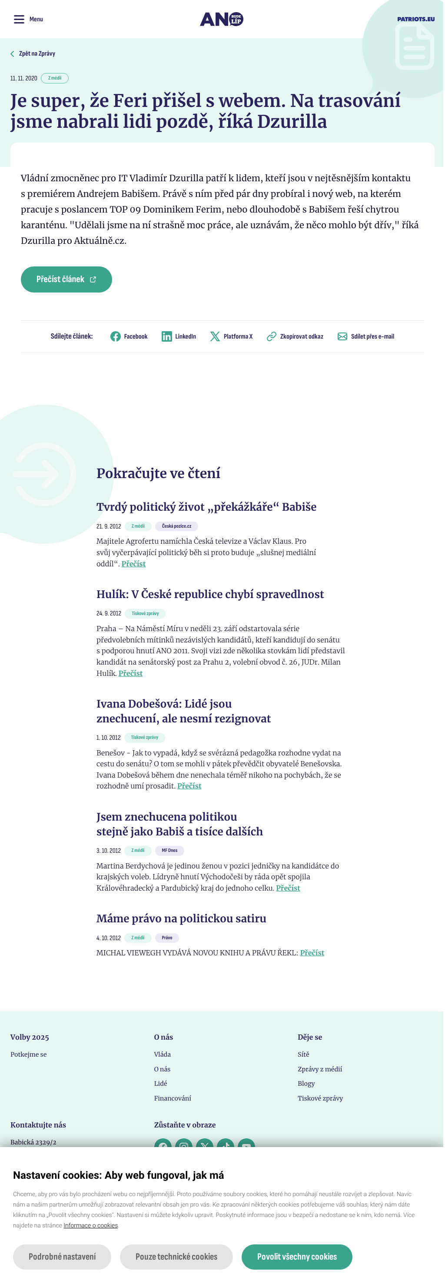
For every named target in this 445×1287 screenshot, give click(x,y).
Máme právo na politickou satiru (181, 918)
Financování (172, 1098)
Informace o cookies (90, 1225)
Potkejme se (28, 1054)
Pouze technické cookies (176, 1257)
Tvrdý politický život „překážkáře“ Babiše (206, 507)
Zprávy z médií (320, 1069)
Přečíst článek (60, 279)
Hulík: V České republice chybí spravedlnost (210, 594)
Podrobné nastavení (62, 1257)
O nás (162, 1069)
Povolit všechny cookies (297, 1257)
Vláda (162, 1054)
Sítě (303, 1054)
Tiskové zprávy (320, 1098)
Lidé (160, 1083)
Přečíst (134, 564)
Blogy (306, 1083)
